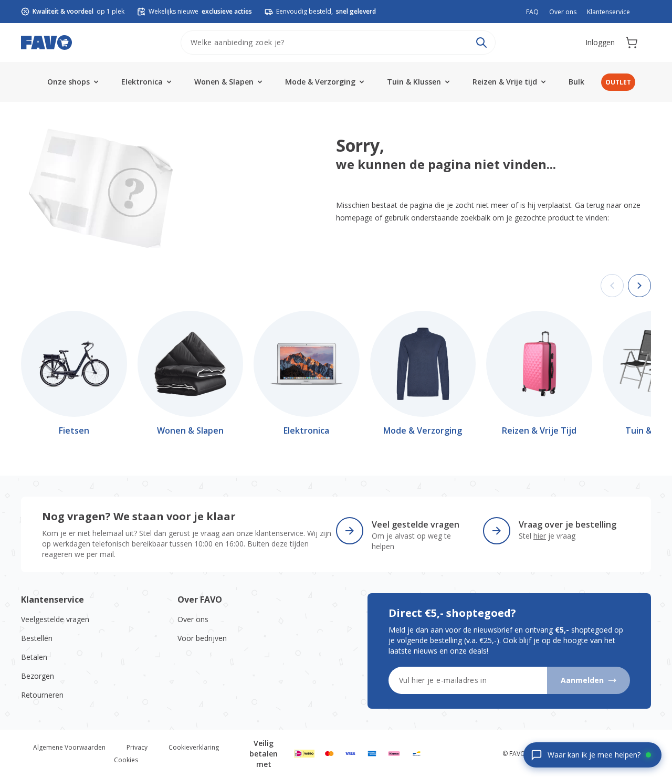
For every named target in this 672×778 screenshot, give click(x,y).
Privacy (137, 747)
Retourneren (42, 695)
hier (539, 536)
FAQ (532, 11)
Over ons (562, 11)
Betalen (34, 657)
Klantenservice (608, 11)
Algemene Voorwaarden (69, 747)
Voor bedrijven (202, 638)
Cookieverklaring (194, 747)
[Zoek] (481, 42)
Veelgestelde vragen (55, 619)
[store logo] (46, 42)
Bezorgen (37, 676)
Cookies (126, 759)
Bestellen (36, 638)
